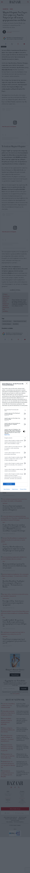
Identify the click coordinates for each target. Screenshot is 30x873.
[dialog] (15, 436)
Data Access (15, 489)
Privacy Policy (23, 489)
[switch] (24, 413)
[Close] (27, 383)
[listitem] (15, 410)
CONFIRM (9, 484)
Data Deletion (7, 489)
